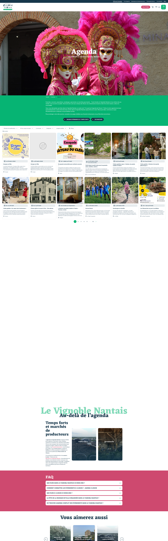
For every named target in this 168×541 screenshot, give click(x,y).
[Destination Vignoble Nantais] (7, 7)
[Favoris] (156, 7)
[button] (159, 7)
